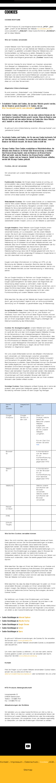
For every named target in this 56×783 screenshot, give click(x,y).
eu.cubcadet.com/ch (44, 29)
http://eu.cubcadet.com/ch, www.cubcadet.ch (18, 107)
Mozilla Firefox (24, 620)
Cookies (44, 762)
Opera (21, 631)
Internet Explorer (25, 617)
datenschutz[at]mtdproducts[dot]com (18, 674)
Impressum (16, 762)
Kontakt (4, 762)
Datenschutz (31, 762)
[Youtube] (28, 749)
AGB (51, 762)
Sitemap (28, 770)
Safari (21, 627)
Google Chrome (24, 624)
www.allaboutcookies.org (28, 656)
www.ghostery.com (25, 640)
